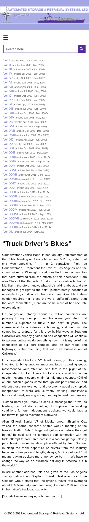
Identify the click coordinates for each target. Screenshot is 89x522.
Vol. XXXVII (11, 218)
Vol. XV (8, 121)
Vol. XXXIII (10, 201)
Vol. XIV (8, 117)
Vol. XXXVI (10, 214)
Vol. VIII (8, 91)
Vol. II (7, 65)
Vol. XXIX (9, 183)
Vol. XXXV (10, 209)
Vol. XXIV (9, 161)
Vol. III (7, 69)
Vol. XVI (8, 126)
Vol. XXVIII (10, 179)
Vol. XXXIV (10, 205)
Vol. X (7, 100)
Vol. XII (8, 108)
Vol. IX (7, 95)
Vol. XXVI (9, 170)
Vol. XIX (8, 139)
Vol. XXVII (10, 174)
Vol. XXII (9, 152)
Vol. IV (7, 73)
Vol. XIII (8, 113)
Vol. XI (7, 104)
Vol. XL (8, 231)
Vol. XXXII (10, 196)
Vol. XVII (9, 130)
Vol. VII (8, 86)
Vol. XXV (9, 165)
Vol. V (7, 78)
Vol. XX (8, 144)
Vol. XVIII (9, 135)
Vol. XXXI (9, 192)
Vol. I (6, 60)
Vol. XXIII (9, 157)
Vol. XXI (8, 148)
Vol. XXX (9, 187)
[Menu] (5, 37)
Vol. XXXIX (10, 227)
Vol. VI (7, 82)
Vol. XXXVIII (11, 222)
